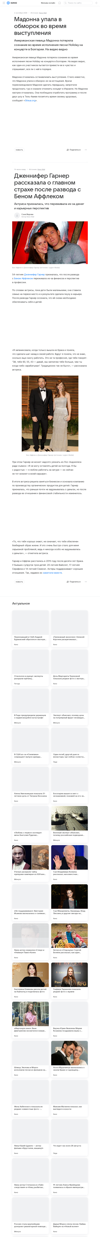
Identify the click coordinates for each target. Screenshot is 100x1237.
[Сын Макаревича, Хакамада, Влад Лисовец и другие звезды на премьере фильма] (69, 902)
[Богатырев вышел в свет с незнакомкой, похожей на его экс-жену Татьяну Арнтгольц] (69, 785)
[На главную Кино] (13, 3)
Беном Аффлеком (23, 278)
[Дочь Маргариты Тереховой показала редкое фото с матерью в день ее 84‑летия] (69, 668)
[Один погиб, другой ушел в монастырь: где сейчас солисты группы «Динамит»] (69, 746)
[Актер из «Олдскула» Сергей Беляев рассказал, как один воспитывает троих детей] (69, 941)
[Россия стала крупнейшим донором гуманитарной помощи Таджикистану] (30, 1215)
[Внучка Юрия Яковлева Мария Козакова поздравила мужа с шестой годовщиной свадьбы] (69, 1020)
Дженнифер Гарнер (34, 274)
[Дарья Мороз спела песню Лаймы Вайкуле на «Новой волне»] (69, 1215)
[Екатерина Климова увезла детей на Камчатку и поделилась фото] (30, 981)
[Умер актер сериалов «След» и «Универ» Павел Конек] (30, 941)
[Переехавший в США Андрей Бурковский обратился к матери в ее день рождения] (30, 628)
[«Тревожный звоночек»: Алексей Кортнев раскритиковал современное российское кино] (69, 628)
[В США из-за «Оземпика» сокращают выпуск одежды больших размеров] (30, 746)
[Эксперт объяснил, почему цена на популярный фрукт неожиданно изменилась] (69, 707)
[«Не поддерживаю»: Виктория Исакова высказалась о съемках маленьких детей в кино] (30, 902)
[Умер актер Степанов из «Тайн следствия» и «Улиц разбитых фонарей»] (30, 1176)
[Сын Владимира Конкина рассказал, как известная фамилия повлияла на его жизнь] (69, 863)
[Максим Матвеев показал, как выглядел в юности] (69, 1098)
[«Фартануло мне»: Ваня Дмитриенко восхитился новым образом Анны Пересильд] (30, 1020)
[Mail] (8, 3)
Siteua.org (30, 100)
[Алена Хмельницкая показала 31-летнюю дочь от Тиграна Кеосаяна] (30, 785)
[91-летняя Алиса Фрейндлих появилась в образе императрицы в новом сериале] (69, 1176)
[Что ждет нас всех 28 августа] (69, 1137)
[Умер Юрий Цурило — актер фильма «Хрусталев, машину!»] (30, 1137)
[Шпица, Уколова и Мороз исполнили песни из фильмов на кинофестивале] (30, 1059)
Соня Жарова (27, 214)
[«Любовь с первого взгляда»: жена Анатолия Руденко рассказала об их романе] (30, 824)
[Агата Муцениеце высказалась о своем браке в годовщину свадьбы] (69, 1059)
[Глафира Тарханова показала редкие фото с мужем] (69, 981)
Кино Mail (43, 13)
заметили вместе (52, 572)
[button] (50, 243)
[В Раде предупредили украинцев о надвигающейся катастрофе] (30, 707)
